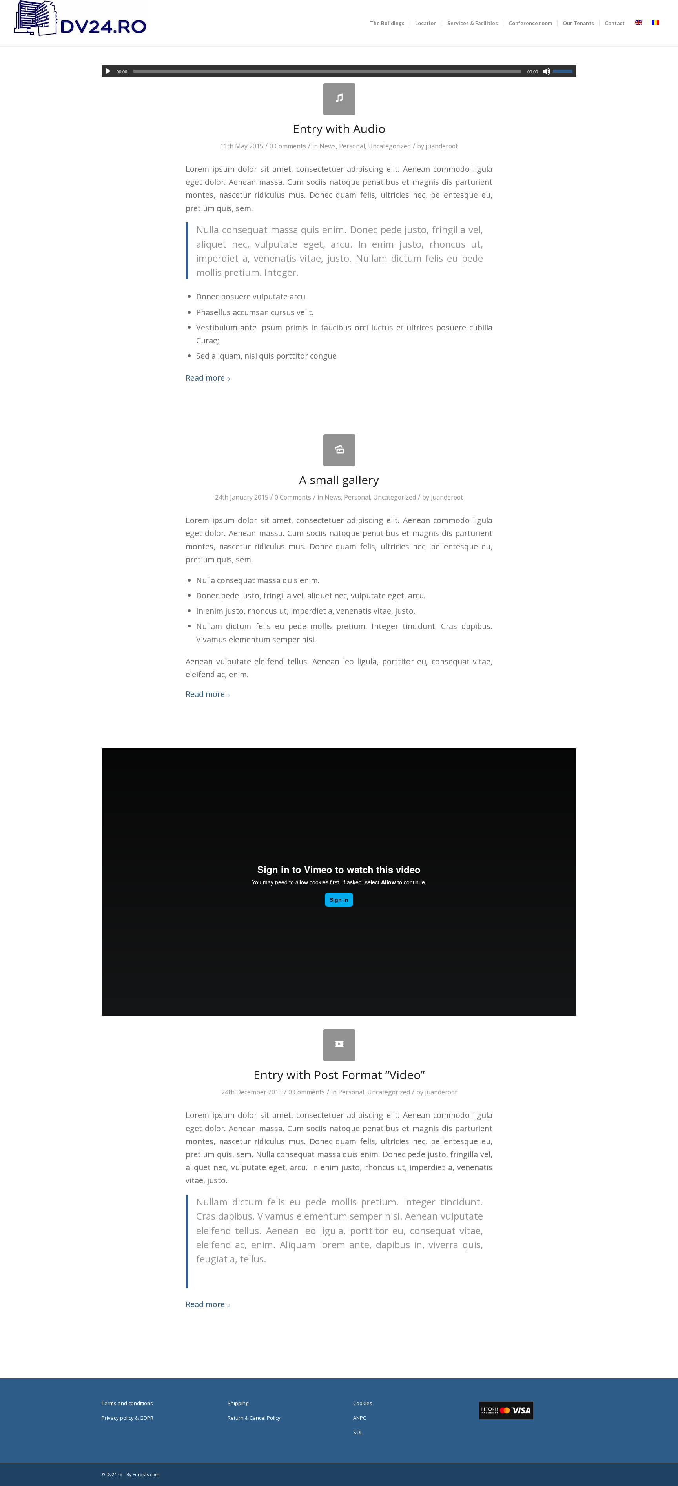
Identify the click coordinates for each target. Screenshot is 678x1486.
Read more (205, 377)
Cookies (362, 1403)
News (327, 146)
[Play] (108, 71)
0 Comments (288, 146)
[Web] (80, 23)
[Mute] (546, 71)
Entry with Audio (339, 128)
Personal (352, 146)
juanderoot (442, 146)
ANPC (359, 1417)
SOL (358, 1432)
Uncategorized (389, 146)
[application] (339, 71)
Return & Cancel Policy (254, 1417)
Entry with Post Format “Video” (339, 1075)
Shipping (238, 1403)
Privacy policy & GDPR (127, 1417)
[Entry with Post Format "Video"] (339, 1045)
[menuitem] (387, 23)
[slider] (564, 71)
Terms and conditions (127, 1403)
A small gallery (339, 480)
